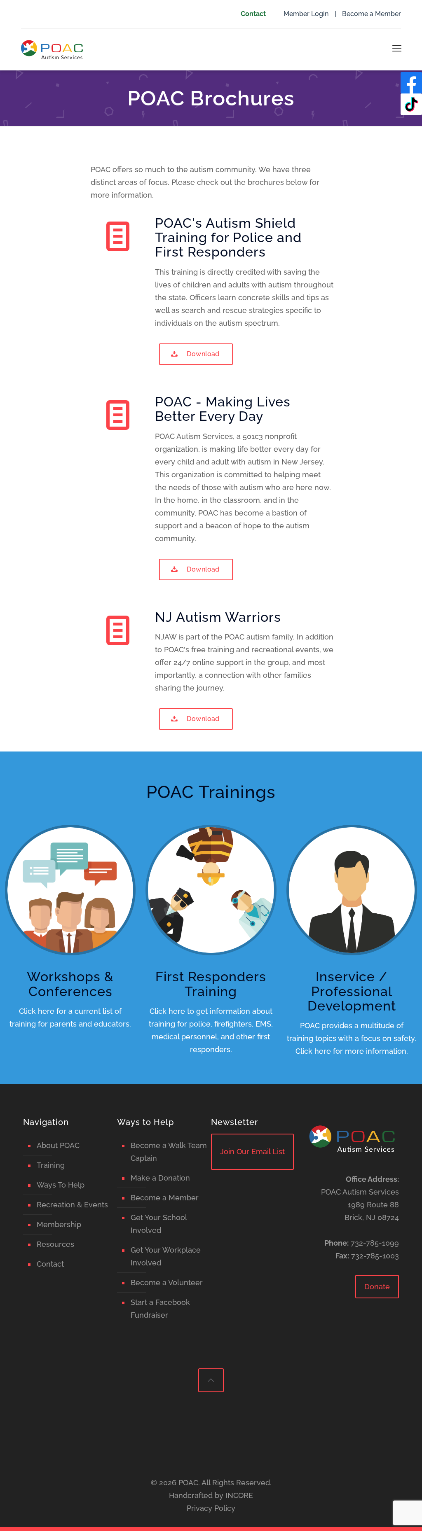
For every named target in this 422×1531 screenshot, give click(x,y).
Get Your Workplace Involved (166, 1256)
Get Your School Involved (159, 1224)
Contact (253, 14)
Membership (59, 1224)
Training (51, 1165)
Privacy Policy (211, 1508)
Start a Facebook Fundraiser (160, 1308)
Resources (55, 1244)
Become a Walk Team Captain (169, 1151)
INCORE (239, 1495)
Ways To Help (60, 1185)
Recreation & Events (72, 1204)
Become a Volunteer (167, 1282)
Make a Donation (160, 1178)
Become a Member (371, 14)
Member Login (306, 14)
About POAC (58, 1145)
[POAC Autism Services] (52, 49)
